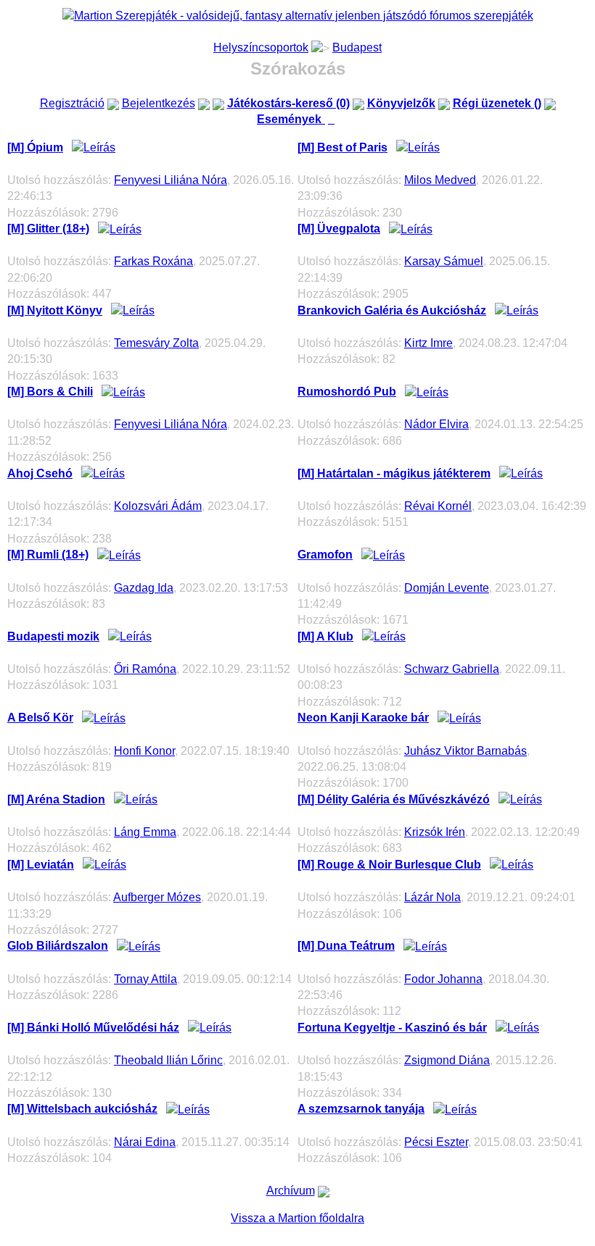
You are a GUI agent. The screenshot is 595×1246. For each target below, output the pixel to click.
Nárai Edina (145, 1142)
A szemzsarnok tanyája (361, 1109)
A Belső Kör (40, 717)
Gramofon (325, 554)
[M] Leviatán (40, 864)
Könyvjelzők (401, 103)
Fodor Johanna (443, 979)
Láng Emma (145, 832)
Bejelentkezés (158, 103)
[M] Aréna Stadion (56, 799)
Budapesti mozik (53, 636)
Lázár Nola (432, 897)
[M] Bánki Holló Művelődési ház (93, 1027)
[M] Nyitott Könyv (54, 310)
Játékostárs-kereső (288, 103)
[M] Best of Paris (342, 147)
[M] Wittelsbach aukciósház (82, 1109)
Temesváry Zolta (156, 343)
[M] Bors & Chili (50, 391)
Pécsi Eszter (436, 1142)
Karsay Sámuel (443, 261)
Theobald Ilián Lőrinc (168, 1060)
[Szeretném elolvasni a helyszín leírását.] (93, 147)
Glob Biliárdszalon (57, 946)
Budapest (357, 47)
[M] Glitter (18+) (48, 228)
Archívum (290, 1190)
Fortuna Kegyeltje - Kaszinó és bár (392, 1027)
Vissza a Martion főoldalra (297, 1218)
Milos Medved (440, 180)
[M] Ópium (35, 147)
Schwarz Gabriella (451, 669)
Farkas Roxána (153, 261)
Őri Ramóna (145, 669)
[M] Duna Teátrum (346, 946)
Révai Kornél (438, 506)
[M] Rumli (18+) (48, 554)
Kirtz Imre (428, 343)
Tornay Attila (145, 979)
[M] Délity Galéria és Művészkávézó (394, 799)
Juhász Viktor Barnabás (465, 751)
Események (297, 119)
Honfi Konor (144, 751)
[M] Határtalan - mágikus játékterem (394, 473)
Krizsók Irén (434, 832)
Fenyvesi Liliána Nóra (170, 180)
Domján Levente (446, 588)
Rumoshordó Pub (347, 391)
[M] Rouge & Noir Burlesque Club (389, 864)
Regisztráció (72, 103)
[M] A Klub (325, 636)
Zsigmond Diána (447, 1060)
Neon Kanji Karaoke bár (363, 717)
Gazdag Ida (143, 588)
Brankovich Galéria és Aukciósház (392, 310)
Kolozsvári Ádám (158, 506)
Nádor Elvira (436, 424)
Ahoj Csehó (40, 473)
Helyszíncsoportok (260, 47)
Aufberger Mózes (157, 897)
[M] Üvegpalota (339, 228)
